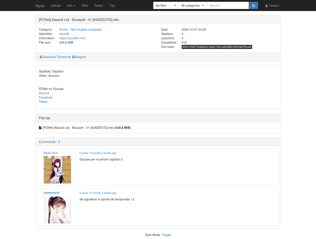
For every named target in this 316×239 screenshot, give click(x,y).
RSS (85, 5)
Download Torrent (55, 57)
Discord (44, 93)
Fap (112, 5)
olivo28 (64, 33)
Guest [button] (273, 5)
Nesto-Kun (51, 153)
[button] (166, 5)
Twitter (98, 5)
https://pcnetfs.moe (72, 38)
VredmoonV (52, 192)
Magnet (80, 57)
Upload (56, 5)
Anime (63, 29)
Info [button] (70, 5)
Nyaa (39, 5)
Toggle (166, 235)
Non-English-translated (86, 29)
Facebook (45, 97)
